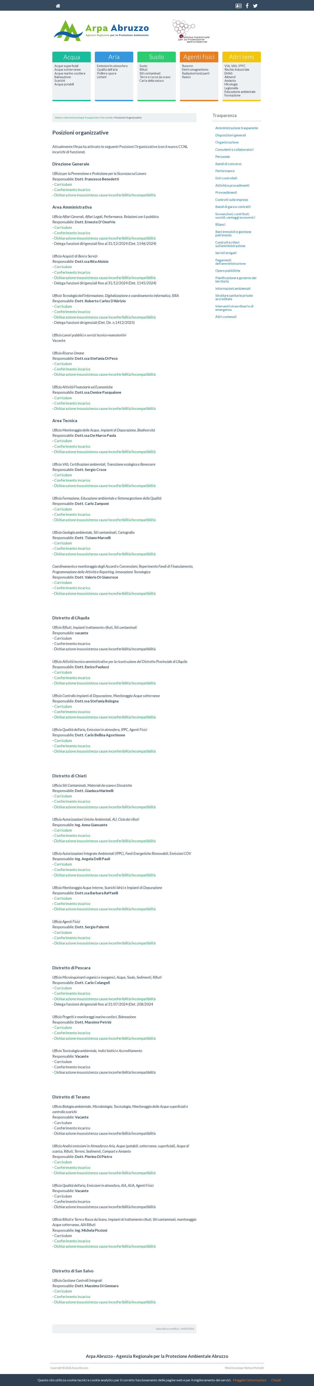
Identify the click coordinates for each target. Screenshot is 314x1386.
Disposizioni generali (230, 135)
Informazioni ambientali (232, 288)
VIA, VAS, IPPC (235, 65)
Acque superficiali (66, 65)
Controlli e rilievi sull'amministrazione (230, 244)
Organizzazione (227, 142)
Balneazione (62, 77)
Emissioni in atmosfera (112, 65)
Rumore (187, 65)
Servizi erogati (225, 253)
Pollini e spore (106, 73)
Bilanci (220, 224)
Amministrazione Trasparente (81, 117)
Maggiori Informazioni (249, 1380)
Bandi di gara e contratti (233, 207)
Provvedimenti (226, 192)
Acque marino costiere (69, 73)
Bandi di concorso (228, 164)
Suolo (143, 65)
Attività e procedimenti (232, 185)
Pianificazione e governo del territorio (235, 279)
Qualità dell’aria (107, 69)
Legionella (231, 88)
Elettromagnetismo (195, 69)
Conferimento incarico (72, 189)
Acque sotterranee (67, 69)
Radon (186, 77)
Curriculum (63, 184)
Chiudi (276, 1380)
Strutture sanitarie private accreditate (234, 297)
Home (58, 117)
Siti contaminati (149, 73)
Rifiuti (143, 69)
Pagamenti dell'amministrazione (230, 261)
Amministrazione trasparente (236, 128)
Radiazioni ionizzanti (195, 73)
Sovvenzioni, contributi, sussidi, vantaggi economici (235, 215)
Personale (107, 117)
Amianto (230, 80)
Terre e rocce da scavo (154, 77)
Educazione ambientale (239, 91)
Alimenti (230, 77)
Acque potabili (64, 84)
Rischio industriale (236, 69)
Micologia (231, 84)
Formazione (232, 95)
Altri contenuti (225, 316)
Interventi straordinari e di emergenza (234, 307)
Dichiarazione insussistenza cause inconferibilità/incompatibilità (105, 195)
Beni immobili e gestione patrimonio (233, 233)
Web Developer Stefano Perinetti (244, 1368)
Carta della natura (151, 80)
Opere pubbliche (227, 270)
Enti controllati (226, 178)
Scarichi (59, 80)
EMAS (228, 73)
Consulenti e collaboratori (234, 149)
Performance (225, 171)
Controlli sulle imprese (231, 199)
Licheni (101, 77)
